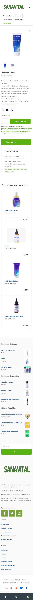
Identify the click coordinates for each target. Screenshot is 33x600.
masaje (7, 131)
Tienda (3, 554)
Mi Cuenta (4, 550)
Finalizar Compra (6, 561)
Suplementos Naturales (8, 535)
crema (3, 131)
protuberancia (17, 131)
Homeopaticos (5, 532)
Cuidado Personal (6, 528)
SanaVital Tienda (8, 16)
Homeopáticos (27, 128)
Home (19, 16)
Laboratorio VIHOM (21, 133)
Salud (22, 131)
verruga (3, 133)
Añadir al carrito (20, 121)
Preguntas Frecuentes (8, 565)
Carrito (3, 558)
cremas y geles (20, 126)
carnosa (19, 129)
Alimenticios (5, 524)
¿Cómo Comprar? (6, 569)
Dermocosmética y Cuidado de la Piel (11, 128)
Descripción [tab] (11, 142)
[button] (29, 31)
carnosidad (25, 129)
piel (11, 131)
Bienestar (9, 129)
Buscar (16, 452)
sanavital (27, 131)
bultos (15, 129)
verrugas (8, 133)
